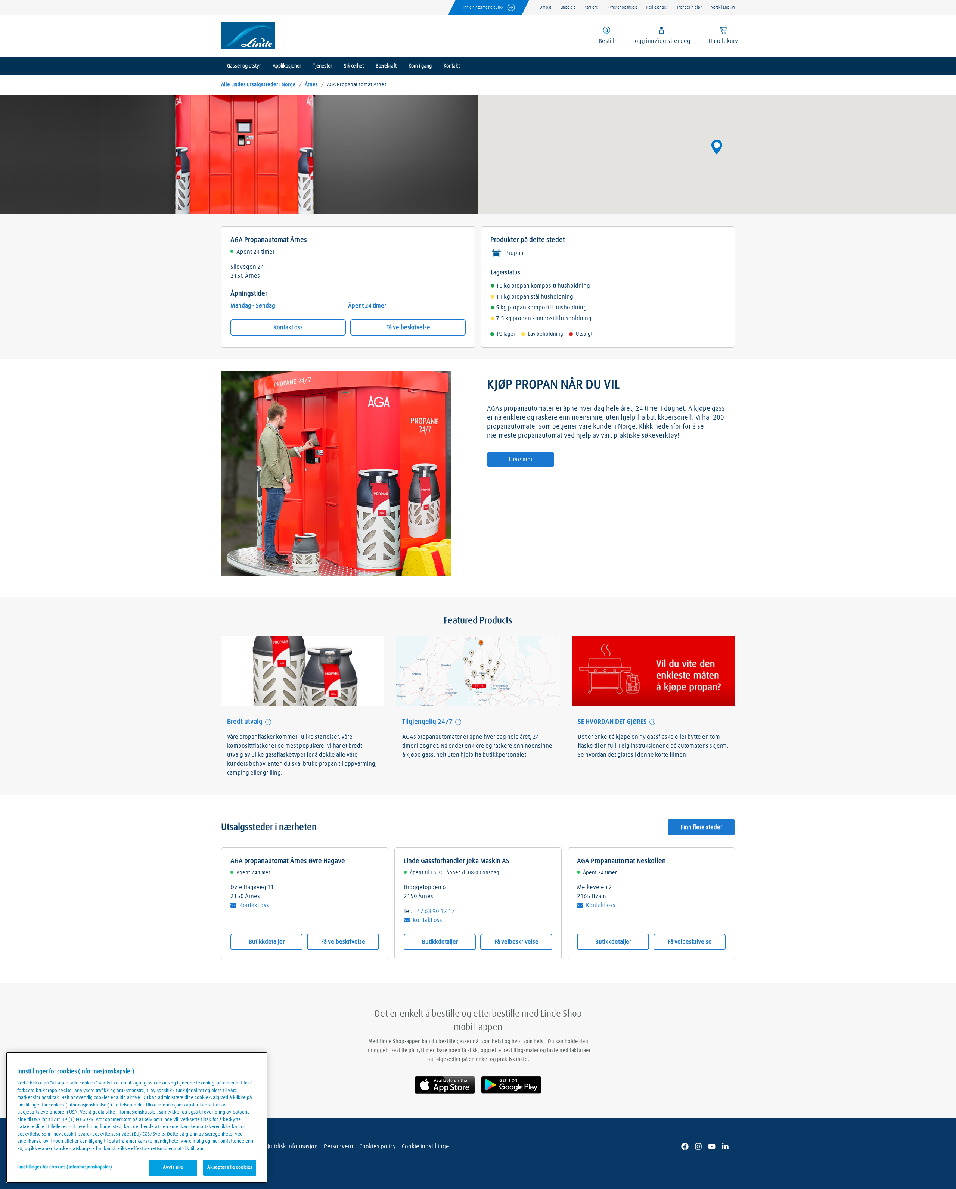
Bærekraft (386, 66)
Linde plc (567, 7)
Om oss (545, 7)
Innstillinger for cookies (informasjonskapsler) (64, 1167)
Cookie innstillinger (426, 1146)
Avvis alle (173, 1167)
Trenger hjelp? (689, 7)
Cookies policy (377, 1146)
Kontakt (452, 66)
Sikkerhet (354, 66)
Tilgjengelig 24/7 (427, 722)
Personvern (338, 1146)
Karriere (591, 7)
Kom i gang (420, 66)
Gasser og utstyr (244, 66)
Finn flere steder (701, 827)
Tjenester (322, 66)
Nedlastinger (657, 7)
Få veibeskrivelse (408, 327)
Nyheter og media (622, 7)
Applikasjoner (287, 66)
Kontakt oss (288, 327)
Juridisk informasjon (292, 1146)
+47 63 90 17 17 (434, 911)
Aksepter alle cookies (229, 1167)
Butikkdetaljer (267, 942)
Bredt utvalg (245, 722)
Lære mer (521, 460)
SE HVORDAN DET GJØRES (612, 722)
